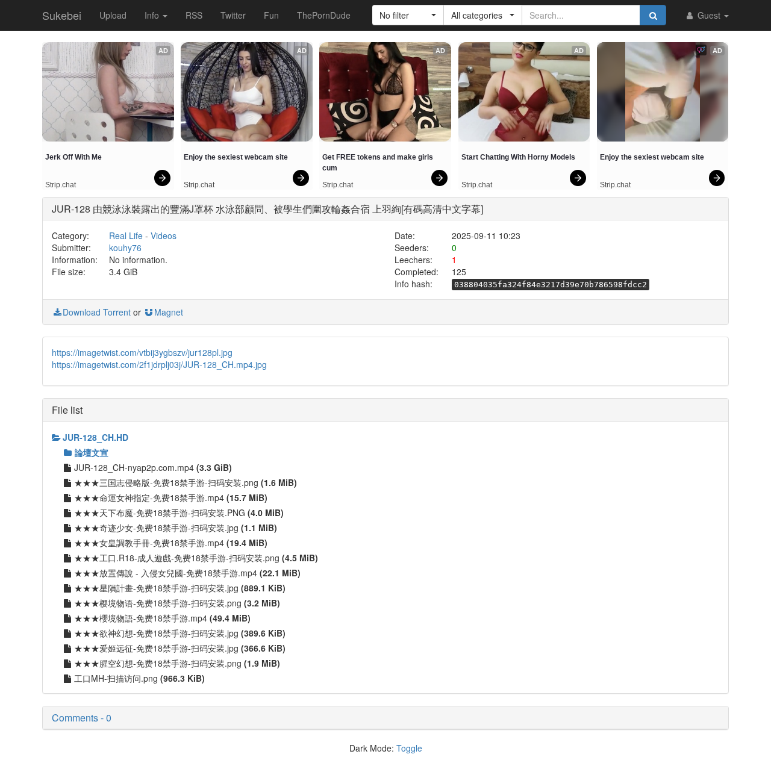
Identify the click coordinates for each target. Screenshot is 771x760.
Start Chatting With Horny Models (518, 157)
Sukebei (61, 15)
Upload (112, 15)
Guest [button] (709, 15)
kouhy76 (125, 247)
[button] (408, 15)
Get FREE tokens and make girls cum (378, 162)
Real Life (126, 235)
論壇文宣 (91, 452)
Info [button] (153, 15)
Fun (271, 15)
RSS (194, 15)
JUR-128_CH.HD (95, 437)
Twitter (233, 15)
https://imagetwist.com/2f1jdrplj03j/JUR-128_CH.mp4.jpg (159, 364)
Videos (163, 235)
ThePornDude (324, 15)
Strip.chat (60, 185)
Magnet (168, 312)
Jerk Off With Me (73, 157)
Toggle (409, 748)
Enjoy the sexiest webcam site (236, 157)
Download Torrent (97, 312)
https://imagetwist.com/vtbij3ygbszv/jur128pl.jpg (142, 352)
